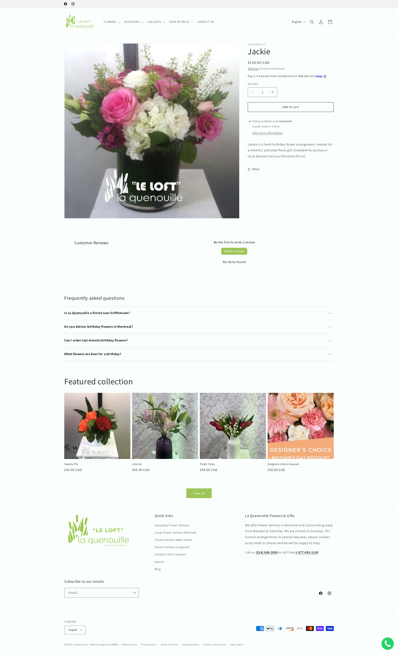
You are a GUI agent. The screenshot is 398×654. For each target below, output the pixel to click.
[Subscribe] (134, 593)
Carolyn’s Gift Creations (170, 554)
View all (199, 493)
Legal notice (236, 644)
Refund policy (129, 644)
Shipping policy (190, 644)
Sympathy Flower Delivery (172, 525)
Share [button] (256, 169)
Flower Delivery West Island (173, 540)
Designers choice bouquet (283, 464)
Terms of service (169, 644)
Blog (158, 569)
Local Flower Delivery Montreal (175, 532)
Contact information (214, 644)
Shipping (253, 68)
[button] (111, 21)
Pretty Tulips (207, 464)
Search (159, 562)
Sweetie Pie (71, 464)
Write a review (234, 251)
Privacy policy (149, 644)
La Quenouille (80, 644)
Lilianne (137, 464)
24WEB (114, 644)
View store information (267, 133)
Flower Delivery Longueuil (172, 547)
